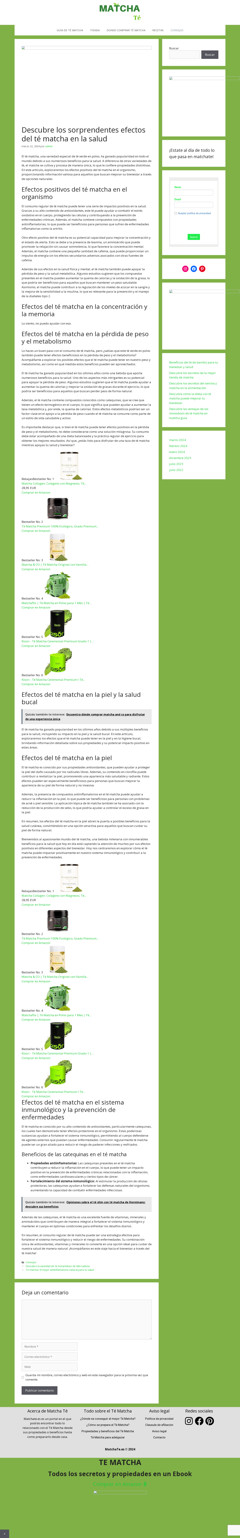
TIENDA (95, 30)
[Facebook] (194, 269)
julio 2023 (176, 464)
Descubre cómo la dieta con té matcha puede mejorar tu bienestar (190, 398)
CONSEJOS (177, 30)
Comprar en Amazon (36, 492)
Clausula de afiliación (159, 1425)
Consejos (31, 1262)
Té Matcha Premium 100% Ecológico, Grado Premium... (60, 526)
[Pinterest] (202, 269)
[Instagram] (185, 269)
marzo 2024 (177, 440)
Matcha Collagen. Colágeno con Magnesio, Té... (54, 483)
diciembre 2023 (180, 458)
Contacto (159, 1437)
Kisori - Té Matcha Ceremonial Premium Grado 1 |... (57, 641)
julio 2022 (176, 470)
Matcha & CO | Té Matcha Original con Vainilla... (55, 564)
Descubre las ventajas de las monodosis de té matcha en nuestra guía (188, 413)
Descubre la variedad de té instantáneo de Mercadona (58, 1266)
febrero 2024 (178, 446)
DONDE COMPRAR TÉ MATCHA (126, 30)
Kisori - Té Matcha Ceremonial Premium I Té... (53, 680)
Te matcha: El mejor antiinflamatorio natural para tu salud (60, 1269)
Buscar (174, 48)
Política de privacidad (159, 1418)
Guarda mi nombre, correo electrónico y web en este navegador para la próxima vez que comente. (86, 1377)
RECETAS (158, 30)
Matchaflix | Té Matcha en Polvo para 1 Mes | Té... (56, 603)
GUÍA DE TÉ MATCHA (70, 30)
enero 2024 (177, 452)
